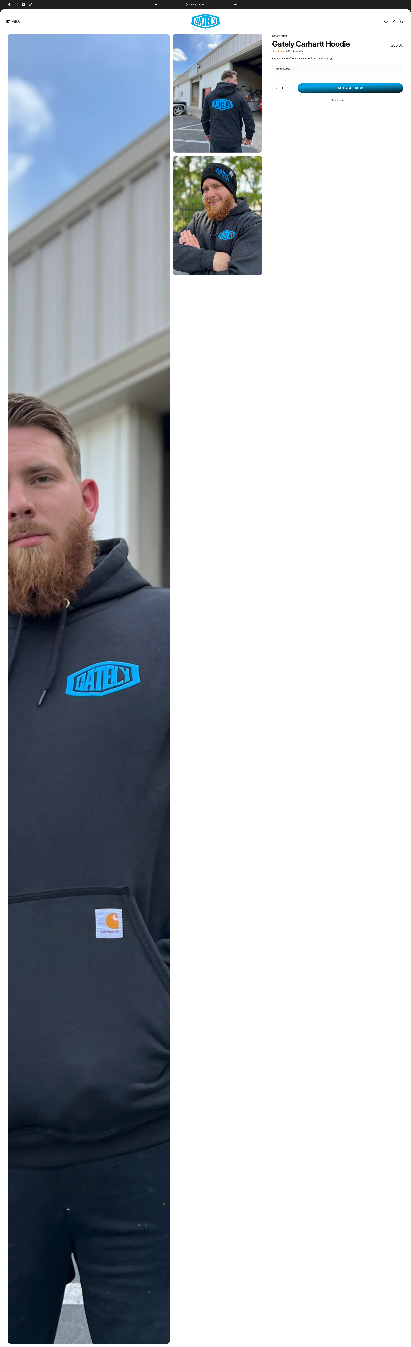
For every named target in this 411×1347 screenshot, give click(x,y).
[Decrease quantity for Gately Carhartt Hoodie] (276, 88)
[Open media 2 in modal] (217, 93)
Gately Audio (280, 35)
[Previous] (156, 4)
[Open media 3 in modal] (217, 215)
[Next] (235, 4)
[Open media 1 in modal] (89, 689)
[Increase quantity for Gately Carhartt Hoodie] (288, 88)
